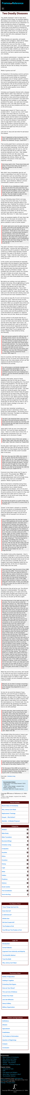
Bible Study (5, 833)
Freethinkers (6, 1032)
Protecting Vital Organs (9, 984)
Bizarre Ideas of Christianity (10, 805)
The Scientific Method (8, 955)
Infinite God (5, 918)
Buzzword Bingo (7, 841)
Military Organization (8, 1007)
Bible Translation (7, 837)
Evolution (4, 860)
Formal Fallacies (7, 947)
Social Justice (6, 887)
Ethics (4, 856)
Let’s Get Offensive (7, 999)
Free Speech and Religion (10, 1072)
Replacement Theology (8, 813)
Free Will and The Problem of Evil (12, 930)
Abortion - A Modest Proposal (11, 821)
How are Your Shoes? (8, 988)
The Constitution (7, 890)
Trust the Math (6, 959)
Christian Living (11, 776)
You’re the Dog (6, 894)
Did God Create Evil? (8, 922)
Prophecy (4, 879)
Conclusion (5, 1047)
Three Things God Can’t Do (10, 907)
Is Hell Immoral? (7, 914)
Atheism (4, 1025)
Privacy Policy (11, 1082)
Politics (4, 875)
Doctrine (4, 852)
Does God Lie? (6, 911)
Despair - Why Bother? (8, 817)
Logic (3, 867)
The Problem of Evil (8, 926)
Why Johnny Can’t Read (9, 963)
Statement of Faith (8, 1069)
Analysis (4, 1044)
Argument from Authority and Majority (13, 951)
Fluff (4, 1070)
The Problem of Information (10, 1036)
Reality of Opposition (8, 976)
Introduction (6, 943)
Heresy (4, 864)
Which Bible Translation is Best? (12, 1074)
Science (4, 883)
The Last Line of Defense (9, 992)
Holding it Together (8, 980)
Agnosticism (6, 1028)
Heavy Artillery (6, 1003)
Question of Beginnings (9, 1040)
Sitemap (3, 1082)
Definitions (5, 1021)
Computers (5, 848)
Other (3, 871)
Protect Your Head (7, 995)
